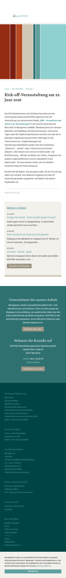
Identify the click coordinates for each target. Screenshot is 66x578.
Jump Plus (8, 456)
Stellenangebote (11, 532)
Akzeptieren (33, 571)
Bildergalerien (10, 542)
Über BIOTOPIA (17, 89)
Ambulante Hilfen (11, 489)
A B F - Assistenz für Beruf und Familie (19, 492)
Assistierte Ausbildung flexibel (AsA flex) (19, 459)
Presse (7, 539)
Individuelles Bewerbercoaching (17, 472)
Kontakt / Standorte (12, 523)
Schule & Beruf (11, 502)
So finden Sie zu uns (33, 368)
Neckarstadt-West (11, 401)
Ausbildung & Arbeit (14, 449)
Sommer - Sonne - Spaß (19, 252)
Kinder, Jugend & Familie (16, 481)
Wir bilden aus (10, 453)
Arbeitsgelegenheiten (13, 466)
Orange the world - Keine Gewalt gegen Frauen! (31, 217)
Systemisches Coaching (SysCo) (16, 413)
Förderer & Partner (11, 529)
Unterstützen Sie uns (13, 545)
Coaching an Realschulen (14, 506)
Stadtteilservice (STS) (12, 436)
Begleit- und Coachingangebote (17, 419)
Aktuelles (29, 89)
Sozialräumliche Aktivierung (15, 407)
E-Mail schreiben (33, 362)
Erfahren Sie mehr (33, 329)
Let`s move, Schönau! (13, 463)
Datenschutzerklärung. (43, 566)
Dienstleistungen (12, 429)
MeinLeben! (9, 397)
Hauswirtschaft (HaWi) (13, 469)
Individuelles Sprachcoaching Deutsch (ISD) (21, 416)
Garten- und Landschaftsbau (15, 433)
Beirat (7, 526)
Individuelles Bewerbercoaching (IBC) (19, 410)
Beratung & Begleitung (15, 393)
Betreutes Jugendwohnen (15, 486)
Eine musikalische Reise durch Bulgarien (28, 234)
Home (7, 89)
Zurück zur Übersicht (19, 266)
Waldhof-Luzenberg (12, 404)
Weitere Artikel (16, 208)
